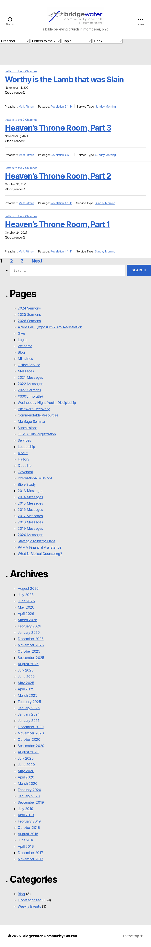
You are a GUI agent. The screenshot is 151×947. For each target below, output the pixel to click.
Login (22, 340)
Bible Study (27, 484)
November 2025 (31, 645)
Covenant (25, 472)
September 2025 (31, 658)
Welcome (25, 346)
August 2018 (28, 834)
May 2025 (26, 683)
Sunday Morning (105, 106)
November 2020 (31, 733)
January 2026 (29, 632)
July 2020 (26, 758)
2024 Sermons (29, 308)
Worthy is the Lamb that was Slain (64, 79)
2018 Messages (30, 522)
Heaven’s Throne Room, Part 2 (58, 176)
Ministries (25, 359)
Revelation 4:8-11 (62, 154)
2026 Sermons (29, 321)
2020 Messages (30, 535)
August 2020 (28, 752)
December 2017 (30, 853)
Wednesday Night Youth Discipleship (47, 403)
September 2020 (31, 746)
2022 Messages (30, 384)
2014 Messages (30, 497)
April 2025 (26, 689)
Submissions (27, 428)
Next (36, 261)
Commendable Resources (38, 415)
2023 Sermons (29, 390)
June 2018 (26, 840)
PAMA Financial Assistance (39, 547)
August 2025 (28, 664)
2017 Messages (30, 516)
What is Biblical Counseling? (40, 554)
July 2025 (26, 670)
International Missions (35, 478)
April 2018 (26, 846)
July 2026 (26, 595)
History (23, 459)
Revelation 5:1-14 (62, 106)
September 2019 (31, 802)
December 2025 (31, 639)
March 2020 (27, 783)
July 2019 (25, 809)
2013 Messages (30, 491)
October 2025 (29, 651)
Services (24, 440)
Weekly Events (29, 906)
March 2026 (27, 620)
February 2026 (29, 626)
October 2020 (29, 739)
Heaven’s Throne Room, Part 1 (57, 224)
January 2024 (29, 714)
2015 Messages (30, 503)
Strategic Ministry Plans (36, 541)
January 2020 (29, 796)
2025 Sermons (29, 314)
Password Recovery (34, 409)
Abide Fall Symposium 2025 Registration (50, 327)
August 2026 (28, 588)
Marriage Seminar (31, 421)
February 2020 (29, 790)
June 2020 (26, 765)
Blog (21, 352)
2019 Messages (30, 528)
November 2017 (30, 859)
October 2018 (29, 827)
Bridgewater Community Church (49, 936)
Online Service (29, 365)
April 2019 (26, 815)
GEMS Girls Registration (37, 434)
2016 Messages (30, 510)
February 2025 (29, 702)
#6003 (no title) (30, 396)
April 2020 (26, 777)
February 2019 (29, 821)
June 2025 (26, 676)
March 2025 (27, 695)
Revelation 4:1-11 (61, 203)
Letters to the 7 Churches (21, 71)
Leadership (26, 447)
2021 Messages (30, 377)
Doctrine (24, 465)
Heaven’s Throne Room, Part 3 (58, 128)
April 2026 (26, 614)
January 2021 (28, 721)
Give (21, 333)
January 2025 (29, 708)
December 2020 (31, 727)
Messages (26, 371)
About (23, 453)
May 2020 (26, 771)
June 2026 (26, 601)
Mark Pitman (26, 106)
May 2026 (26, 607)
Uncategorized (29, 900)
